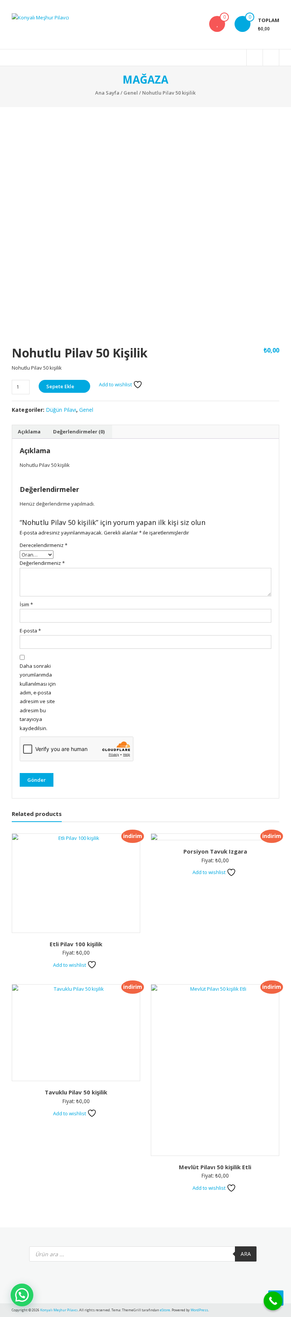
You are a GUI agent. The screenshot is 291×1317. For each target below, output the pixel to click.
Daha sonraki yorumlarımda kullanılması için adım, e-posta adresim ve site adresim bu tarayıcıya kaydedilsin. (38, 697)
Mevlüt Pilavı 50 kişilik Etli (215, 1167)
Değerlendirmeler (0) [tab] (79, 431)
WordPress (199, 1310)
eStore (165, 1310)
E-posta (30, 630)
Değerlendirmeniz (42, 563)
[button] (22, 1295)
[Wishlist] (217, 24)
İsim (26, 604)
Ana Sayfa (107, 92)
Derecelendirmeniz (42, 545)
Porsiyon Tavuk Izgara (215, 851)
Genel (131, 92)
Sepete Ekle (60, 386)
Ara (246, 1253)
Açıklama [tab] (29, 431)
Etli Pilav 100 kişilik (76, 944)
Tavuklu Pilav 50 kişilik (76, 1092)
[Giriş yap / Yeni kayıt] (271, 57)
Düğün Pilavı (61, 409)
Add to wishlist (116, 384)
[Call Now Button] (273, 1301)
